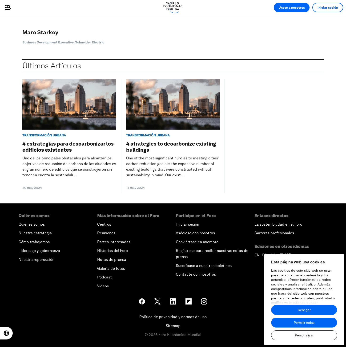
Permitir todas (304, 322)
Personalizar (304, 335)
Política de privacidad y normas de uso (173, 317)
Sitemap (173, 326)
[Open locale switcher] (6, 333)
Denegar (304, 310)
